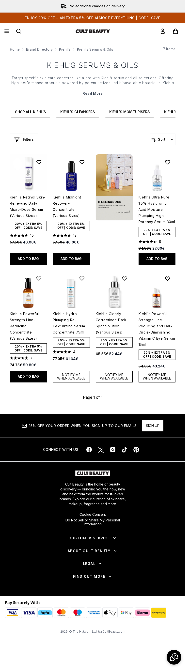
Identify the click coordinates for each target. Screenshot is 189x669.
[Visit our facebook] (89, 450)
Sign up (152, 426)
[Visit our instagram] (113, 450)
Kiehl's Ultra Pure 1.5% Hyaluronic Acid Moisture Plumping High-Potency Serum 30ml (157, 209)
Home (15, 49)
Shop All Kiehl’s (30, 112)
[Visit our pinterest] (136, 450)
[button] (114, 187)
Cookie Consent (92, 515)
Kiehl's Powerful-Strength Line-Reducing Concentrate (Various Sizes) (25, 326)
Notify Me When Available (71, 376)
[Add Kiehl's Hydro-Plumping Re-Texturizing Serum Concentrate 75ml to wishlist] (82, 278)
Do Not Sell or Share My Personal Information (92, 522)
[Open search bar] (19, 31)
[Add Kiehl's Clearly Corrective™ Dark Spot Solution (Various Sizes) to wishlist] (125, 278)
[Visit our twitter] (101, 450)
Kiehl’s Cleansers (77, 112)
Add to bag (28, 259)
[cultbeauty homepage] (92, 31)
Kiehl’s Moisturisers (129, 112)
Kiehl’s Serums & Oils (93, 65)
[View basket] (175, 31)
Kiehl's (65, 49)
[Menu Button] (6, 31)
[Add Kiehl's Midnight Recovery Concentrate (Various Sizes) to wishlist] (82, 162)
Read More (92, 93)
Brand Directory (39, 49)
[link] (163, 31)
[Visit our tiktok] (124, 450)
